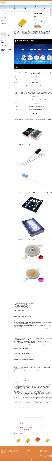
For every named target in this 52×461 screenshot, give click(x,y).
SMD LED (10, 10)
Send (25, 429)
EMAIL (40, 26)
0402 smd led (28, 444)
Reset (28, 429)
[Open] (51, 12)
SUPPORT (29, 449)
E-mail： (22, 421)
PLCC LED (2, 15)
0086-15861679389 (12, 0)
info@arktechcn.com (5, 0)
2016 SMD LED (14, 10)
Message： (21, 423)
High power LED (3, 23)
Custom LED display (4, 18)
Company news (16, 450)
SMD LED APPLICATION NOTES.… (5, 35)
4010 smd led (25, 409)
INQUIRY (36, 26)
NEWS (15, 449)
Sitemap (37, 459)
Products (6, 10)
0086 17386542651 (6, 46)
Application (28, 451)
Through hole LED (3, 20)
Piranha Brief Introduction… (4, 33)
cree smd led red (47, 444)
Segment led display (4, 17)
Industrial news (16, 451)
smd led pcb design (18, 444)
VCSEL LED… (2, 30)
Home (3, 10)
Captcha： (21, 427)
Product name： (21, 416)
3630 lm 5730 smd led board (43, 409)
